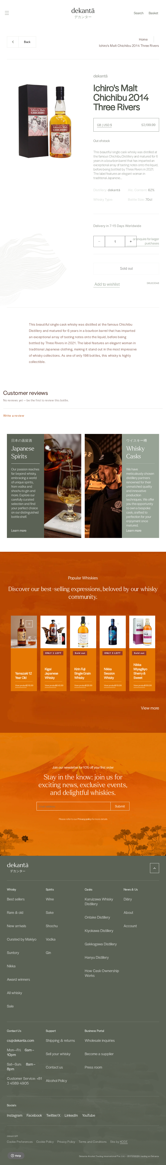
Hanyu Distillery (97, 957)
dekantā (11, 1136)
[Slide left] (73, 700)
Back (27, 42)
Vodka (51, 939)
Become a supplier (99, 1053)
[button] (139, 13)
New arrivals (16, 925)
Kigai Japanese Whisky (51, 673)
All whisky (14, 992)
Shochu (52, 925)
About (128, 912)
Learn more (18, 530)
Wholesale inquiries (100, 1040)
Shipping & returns (60, 1040)
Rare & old (15, 912)
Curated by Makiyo (21, 939)
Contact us (54, 1067)
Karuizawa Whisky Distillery (99, 901)
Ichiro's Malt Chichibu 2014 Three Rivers (129, 45)
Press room (93, 1067)
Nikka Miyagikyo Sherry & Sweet (140, 671)
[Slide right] (92, 700)
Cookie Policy (45, 1142)
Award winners (18, 979)
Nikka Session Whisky (109, 673)
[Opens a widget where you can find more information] (15, 1156)
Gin (48, 952)
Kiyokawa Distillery (99, 930)
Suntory (13, 952)
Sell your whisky (58, 1053)
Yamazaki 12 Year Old (23, 675)
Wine (50, 899)
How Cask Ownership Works (102, 973)
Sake (50, 912)
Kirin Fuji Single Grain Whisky (82, 673)
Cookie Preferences (20, 1142)
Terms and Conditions (93, 1142)
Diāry (128, 899)
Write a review (13, 415)
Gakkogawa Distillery (101, 943)
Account (130, 925)
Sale (10, 1006)
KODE (124, 1142)
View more (150, 707)
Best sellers (16, 899)
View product (21, 685)
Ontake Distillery (97, 917)
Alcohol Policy (56, 1080)
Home (143, 39)
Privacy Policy (66, 1142)
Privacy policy (84, 819)
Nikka (11, 965)
